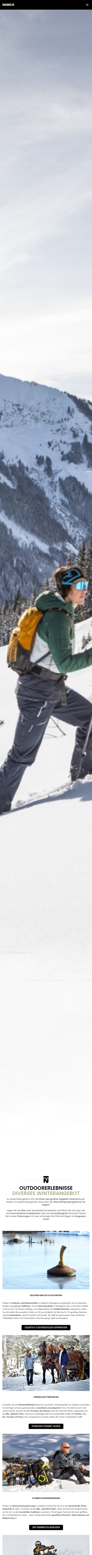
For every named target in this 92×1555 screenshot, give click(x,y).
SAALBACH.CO (8, 4)
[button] (86, 5)
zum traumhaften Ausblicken (46, 1527)
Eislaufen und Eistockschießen (46, 1295)
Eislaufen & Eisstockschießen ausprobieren (46, 1327)
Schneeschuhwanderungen (46, 1498)
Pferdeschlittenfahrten (46, 1397)
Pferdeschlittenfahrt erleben (46, 1426)
